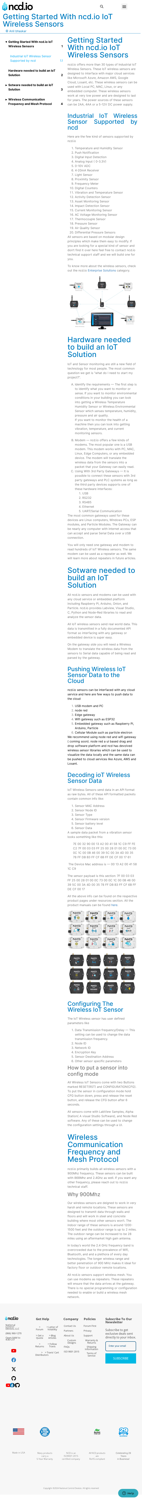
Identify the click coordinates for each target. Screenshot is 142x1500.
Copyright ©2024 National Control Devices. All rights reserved (71, 1488)
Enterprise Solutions (102, 270)
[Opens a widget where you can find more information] (128, 1493)
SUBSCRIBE (121, 1358)
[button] (124, 7)
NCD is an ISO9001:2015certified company (71, 1455)
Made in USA (18, 1452)
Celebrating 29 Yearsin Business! (123, 1456)
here (114, 905)
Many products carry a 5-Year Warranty (45, 1455)
